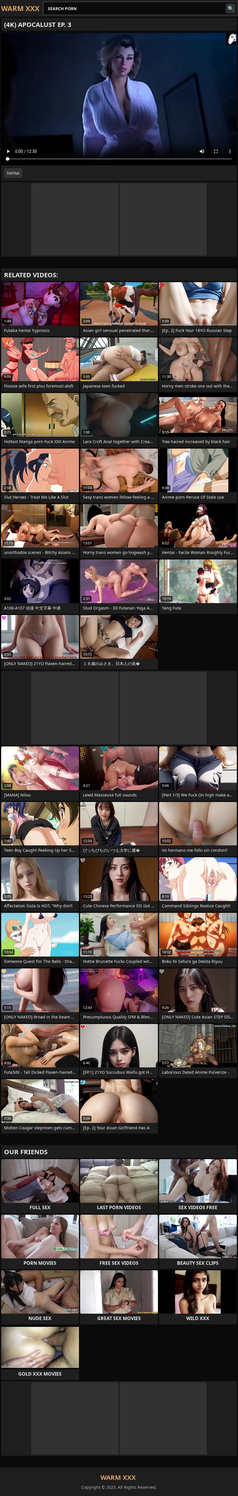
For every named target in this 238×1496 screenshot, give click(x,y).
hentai (13, 173)
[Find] (231, 8)
